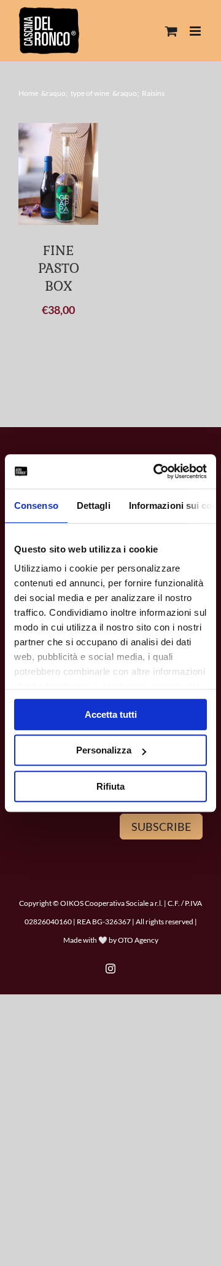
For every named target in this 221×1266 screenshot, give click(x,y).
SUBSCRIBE (161, 826)
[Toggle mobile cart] (171, 31)
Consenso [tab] (36, 505)
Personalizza (103, 750)
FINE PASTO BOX (58, 267)
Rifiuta (110, 786)
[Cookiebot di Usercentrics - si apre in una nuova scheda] (156, 471)
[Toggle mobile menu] (196, 31)
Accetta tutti (111, 714)
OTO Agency (138, 940)
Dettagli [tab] (93, 505)
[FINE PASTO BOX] (58, 174)
